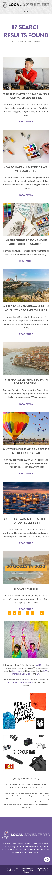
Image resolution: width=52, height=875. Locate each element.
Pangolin (27, 872)
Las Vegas (17, 670)
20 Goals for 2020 (26, 589)
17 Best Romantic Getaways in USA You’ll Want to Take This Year (26, 308)
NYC (45, 670)
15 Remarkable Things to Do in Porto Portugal (26, 381)
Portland (16, 673)
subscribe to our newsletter (19, 682)
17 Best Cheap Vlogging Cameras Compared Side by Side (26, 96)
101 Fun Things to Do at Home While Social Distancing (26, 242)
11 (42, 613)
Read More (26, 121)
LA (38, 673)
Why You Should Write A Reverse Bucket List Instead (26, 451)
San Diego (27, 673)
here (27, 679)
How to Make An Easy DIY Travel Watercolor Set (26, 169)
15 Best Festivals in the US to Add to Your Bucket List (26, 521)
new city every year (11, 846)
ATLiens (40, 665)
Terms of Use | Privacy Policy (42, 869)
